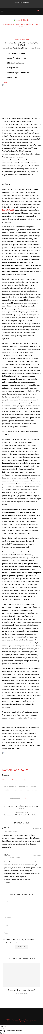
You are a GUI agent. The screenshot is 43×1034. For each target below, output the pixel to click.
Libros (33, 786)
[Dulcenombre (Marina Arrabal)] (21, 975)
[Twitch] (26, 5)
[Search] (41, 11)
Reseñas (6, 790)
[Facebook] (13, 5)
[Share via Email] (33, 798)
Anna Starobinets (10, 786)
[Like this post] (26, 798)
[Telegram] (29, 5)
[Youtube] (21, 5)
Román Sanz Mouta (20, 48)
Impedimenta (23, 786)
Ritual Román (17, 790)
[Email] (23, 5)
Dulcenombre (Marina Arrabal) (21, 990)
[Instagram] (18, 5)
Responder (37, 828)
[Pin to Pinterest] (31, 798)
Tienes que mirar (31, 790)
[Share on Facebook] (28, 798)
